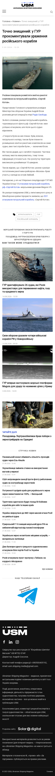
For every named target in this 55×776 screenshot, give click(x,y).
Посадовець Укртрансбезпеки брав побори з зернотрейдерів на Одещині (27, 238)
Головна (6, 21)
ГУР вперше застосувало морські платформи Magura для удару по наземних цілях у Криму (27, 385)
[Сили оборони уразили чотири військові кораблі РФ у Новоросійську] (27, 315)
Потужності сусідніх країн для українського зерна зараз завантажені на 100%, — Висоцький (26, 492)
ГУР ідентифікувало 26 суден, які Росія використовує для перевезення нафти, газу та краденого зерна (26, 288)
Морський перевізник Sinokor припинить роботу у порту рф (28, 231)
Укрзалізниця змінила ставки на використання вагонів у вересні (25, 470)
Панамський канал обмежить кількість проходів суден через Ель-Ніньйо (25, 459)
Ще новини (47, 569)
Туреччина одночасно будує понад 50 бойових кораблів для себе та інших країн (24, 504)
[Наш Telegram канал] (27, 595)
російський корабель (27, 219)
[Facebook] (4, 642)
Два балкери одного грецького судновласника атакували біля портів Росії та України (25, 548)
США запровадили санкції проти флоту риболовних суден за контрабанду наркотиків (27, 481)
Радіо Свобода (40, 115)
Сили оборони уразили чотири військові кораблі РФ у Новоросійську (24, 337)
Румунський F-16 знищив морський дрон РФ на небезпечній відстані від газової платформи (25, 526)
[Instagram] (17, 642)
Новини (16, 21)
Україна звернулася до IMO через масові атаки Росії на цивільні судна (27, 515)
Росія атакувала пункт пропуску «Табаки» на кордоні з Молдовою (24, 560)
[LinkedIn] (10, 642)
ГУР (38, 214)
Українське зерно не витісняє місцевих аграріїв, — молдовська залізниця (26, 537)
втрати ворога (25, 214)
